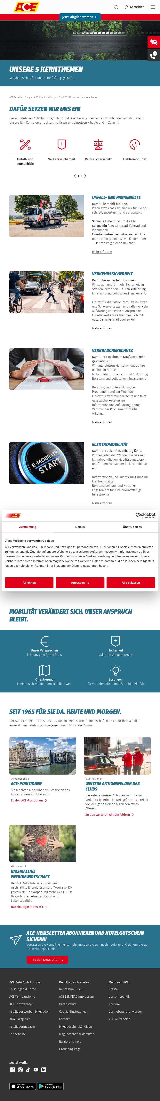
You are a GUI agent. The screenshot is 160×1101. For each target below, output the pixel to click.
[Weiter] (85, 176)
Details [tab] (80, 526)
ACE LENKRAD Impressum (76, 996)
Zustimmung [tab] (27, 526)
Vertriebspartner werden (126, 1011)
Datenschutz (67, 1004)
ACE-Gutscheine (119, 1019)
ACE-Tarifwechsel (21, 1004)
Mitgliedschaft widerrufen (76, 1034)
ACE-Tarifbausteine (22, 996)
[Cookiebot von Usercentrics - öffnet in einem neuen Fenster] (138, 516)
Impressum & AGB (71, 989)
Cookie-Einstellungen (73, 1011)
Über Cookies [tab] (132, 526)
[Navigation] (153, 7)
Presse (113, 989)
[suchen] (116, 7)
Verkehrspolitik (119, 996)
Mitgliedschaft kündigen (75, 1026)
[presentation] (43, 783)
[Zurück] (74, 176)
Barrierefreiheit (70, 1041)
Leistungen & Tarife (22, 989)
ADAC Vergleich (19, 1019)
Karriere (114, 1004)
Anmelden (137, 7)
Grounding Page (70, 1049)
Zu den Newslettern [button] (46, 960)
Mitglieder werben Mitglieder (29, 1011)
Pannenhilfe (17, 1034)
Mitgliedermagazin (22, 1026)
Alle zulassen (131, 582)
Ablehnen (29, 582)
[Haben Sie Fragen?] (154, 55)
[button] (81, 176)
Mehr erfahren (102, 252)
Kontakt (64, 1019)
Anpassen (78, 582)
